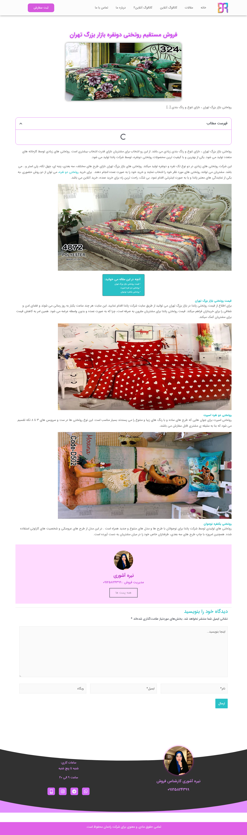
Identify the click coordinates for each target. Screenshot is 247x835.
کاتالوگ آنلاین (168, 7)
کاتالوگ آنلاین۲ (143, 7)
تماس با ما (101, 7)
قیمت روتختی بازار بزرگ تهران (126, 284)
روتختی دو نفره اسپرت (129, 287)
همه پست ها (123, 592)
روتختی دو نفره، (68, 172)
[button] (20, 123)
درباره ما (121, 7)
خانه (203, 7)
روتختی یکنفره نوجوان (130, 291)
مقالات (189, 7)
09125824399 (178, 790)
